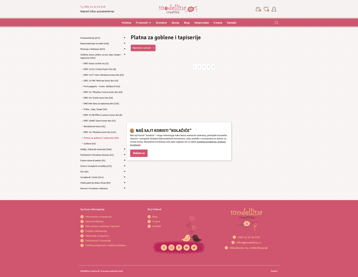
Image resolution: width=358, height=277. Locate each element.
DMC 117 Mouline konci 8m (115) (100, 132)
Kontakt (231, 22)
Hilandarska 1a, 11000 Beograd (248, 248)
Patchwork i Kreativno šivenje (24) (97, 155)
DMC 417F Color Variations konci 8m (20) (104, 75)
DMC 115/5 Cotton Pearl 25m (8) (100, 69)
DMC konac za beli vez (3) (96, 63)
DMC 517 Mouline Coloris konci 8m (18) (103, 92)
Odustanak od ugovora (97, 235)
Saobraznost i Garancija (98, 240)
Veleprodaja (201, 22)
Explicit (274, 271)
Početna (126, 22)
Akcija (175, 22)
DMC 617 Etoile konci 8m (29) (98, 97)
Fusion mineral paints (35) (92, 160)
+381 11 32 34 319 (94, 6)
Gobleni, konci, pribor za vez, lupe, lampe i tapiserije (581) (100, 56)
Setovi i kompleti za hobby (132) (96, 166)
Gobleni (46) (90, 143)
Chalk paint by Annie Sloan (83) (95, 183)
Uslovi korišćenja (94, 221)
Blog (186, 22)
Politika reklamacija (96, 231)
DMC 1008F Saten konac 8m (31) (100, 120)
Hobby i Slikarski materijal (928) (96, 149)
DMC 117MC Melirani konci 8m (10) (101, 80)
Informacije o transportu (98, 216)
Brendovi (161, 22)
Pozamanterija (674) (90, 38)
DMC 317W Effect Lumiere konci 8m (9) (103, 115)
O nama (218, 22)
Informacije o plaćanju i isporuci (102, 226)
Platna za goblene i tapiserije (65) (101, 138)
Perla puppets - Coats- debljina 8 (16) (102, 86)
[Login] (274, 9)
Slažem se (139, 153)
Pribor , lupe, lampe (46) (95, 109)
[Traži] (276, 23)
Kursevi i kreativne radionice (94, 188)
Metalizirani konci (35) (94, 126)
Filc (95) (84, 171)
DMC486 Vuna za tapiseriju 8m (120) (101, 103)
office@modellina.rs (248, 242)
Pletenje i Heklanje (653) (92, 49)
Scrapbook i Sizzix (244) (91, 177)
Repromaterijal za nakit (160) (94, 43)
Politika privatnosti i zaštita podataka (105, 245)
